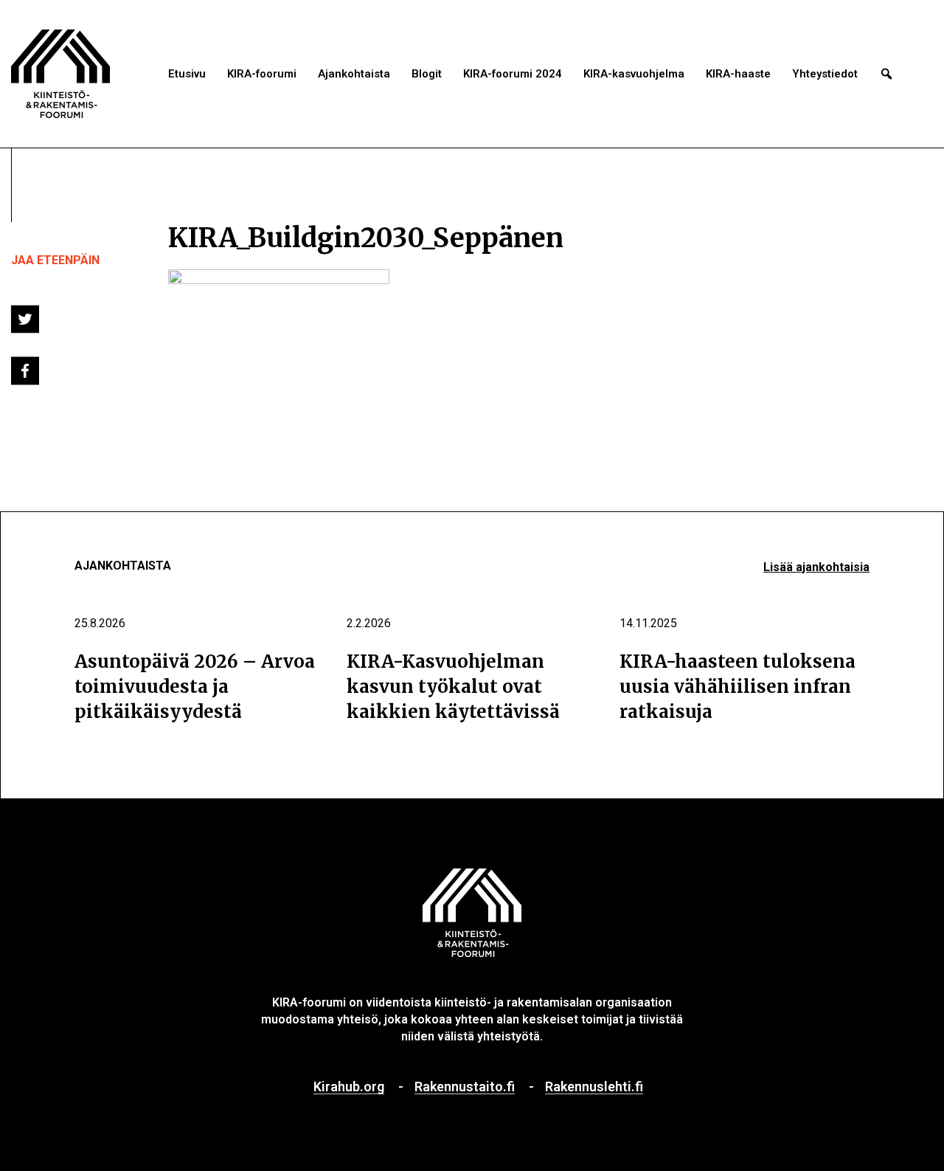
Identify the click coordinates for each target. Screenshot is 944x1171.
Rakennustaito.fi (464, 1087)
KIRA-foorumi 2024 (512, 73)
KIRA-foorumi (261, 73)
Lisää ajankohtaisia (816, 567)
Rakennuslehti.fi (594, 1087)
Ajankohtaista (354, 73)
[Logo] (60, 74)
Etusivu (187, 73)
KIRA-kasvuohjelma (633, 73)
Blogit (427, 73)
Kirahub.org (348, 1087)
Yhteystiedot (825, 73)
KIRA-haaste (738, 73)
